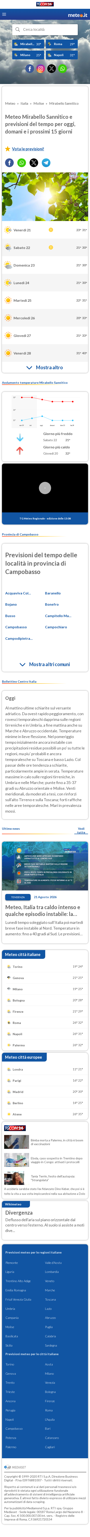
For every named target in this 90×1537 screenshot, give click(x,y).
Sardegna (51, 1345)
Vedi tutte (81, 830)
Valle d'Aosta (53, 1263)
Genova (10, 1373)
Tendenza (18, 897)
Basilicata (11, 1336)
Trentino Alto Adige (18, 1281)
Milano (49, 1373)
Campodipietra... (19, 638)
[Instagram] (40, 68)
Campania (12, 1318)
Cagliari (50, 1447)
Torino (9, 1364)
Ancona (10, 1401)
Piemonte (11, 1263)
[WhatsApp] (62, 68)
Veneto (49, 1281)
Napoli (9, 1419)
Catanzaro (52, 1438)
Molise (9, 1327)
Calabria (50, 1336)
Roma (49, 1410)
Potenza (10, 1438)
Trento (10, 1382)
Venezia (50, 1382)
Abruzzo (50, 1318)
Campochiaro (56, 627)
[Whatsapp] (21, 162)
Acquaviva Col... (18, 593)
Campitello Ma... (58, 616)
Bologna (50, 1392)
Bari (47, 1428)
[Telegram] (46, 162)
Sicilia (8, 1345)
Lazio (48, 1308)
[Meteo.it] (78, 14)
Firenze (50, 1401)
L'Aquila (50, 1419)
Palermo (10, 1447)
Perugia (10, 1410)
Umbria (10, 1308)
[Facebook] (29, 68)
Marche (50, 1290)
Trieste (10, 1392)
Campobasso (16, 627)
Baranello (53, 593)
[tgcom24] (45, 5)
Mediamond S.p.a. (38, 1508)
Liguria (9, 1272)
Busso (10, 616)
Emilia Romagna (15, 1290)
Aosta (49, 1364)
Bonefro (52, 604)
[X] (51, 68)
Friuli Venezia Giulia (18, 1299)
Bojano (11, 604)
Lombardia (52, 1272)
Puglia (49, 1327)
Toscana (50, 1299)
